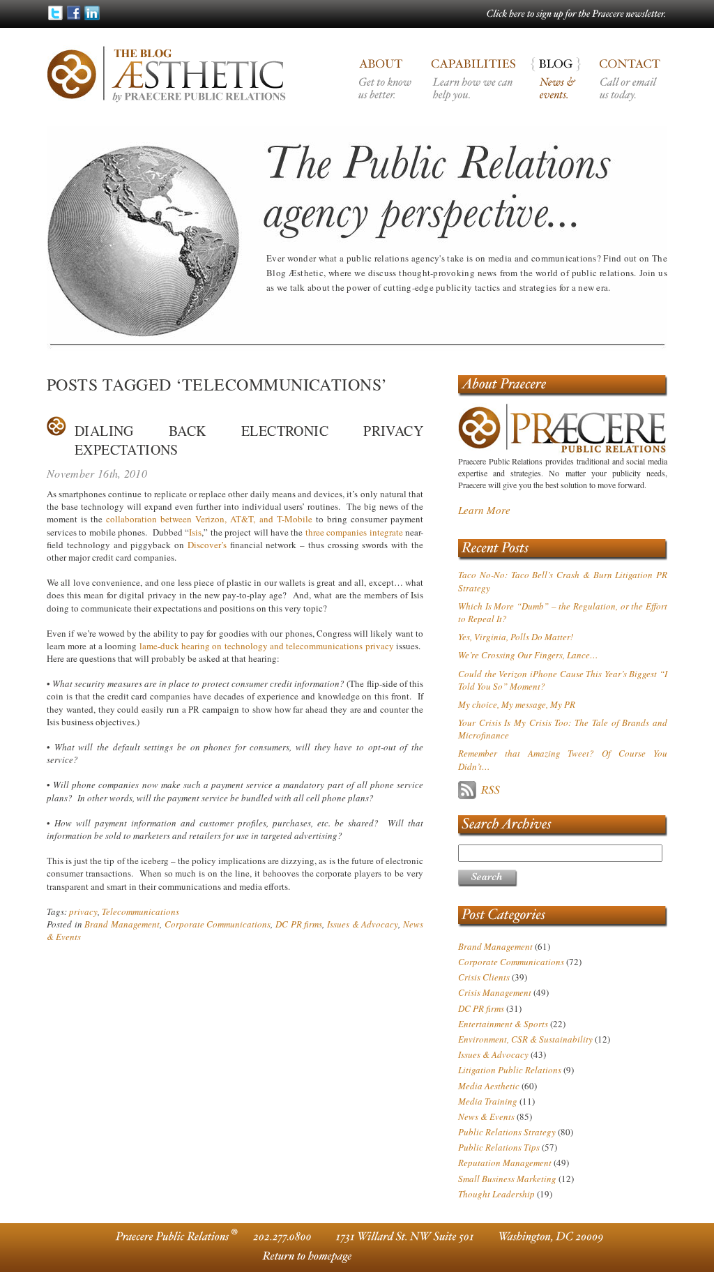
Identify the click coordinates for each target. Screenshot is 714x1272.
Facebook (73, 13)
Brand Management (122, 924)
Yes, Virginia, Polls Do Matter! (515, 636)
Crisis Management (494, 992)
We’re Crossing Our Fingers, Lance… (528, 655)
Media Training (487, 1101)
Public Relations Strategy (507, 1132)
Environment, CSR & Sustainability (525, 1039)
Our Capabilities (474, 91)
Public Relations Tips (499, 1147)
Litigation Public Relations (509, 1069)
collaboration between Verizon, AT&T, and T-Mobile (209, 519)
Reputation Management (505, 1162)
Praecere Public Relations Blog (560, 91)
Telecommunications (140, 911)
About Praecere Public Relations (387, 91)
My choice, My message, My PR (516, 704)
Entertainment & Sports (503, 1023)
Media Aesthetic (488, 1086)
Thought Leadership (496, 1194)
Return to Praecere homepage (304, 1256)
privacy (83, 911)
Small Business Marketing (507, 1178)
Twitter (55, 13)
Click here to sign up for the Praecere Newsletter (576, 15)
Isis (195, 532)
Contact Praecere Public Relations (629, 91)
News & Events (486, 1116)
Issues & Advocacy (362, 924)
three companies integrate (354, 532)
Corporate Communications (218, 924)
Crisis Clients (484, 977)
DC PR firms (298, 924)
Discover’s (207, 544)
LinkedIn (91, 13)
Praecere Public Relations (562, 385)
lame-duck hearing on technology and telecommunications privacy (266, 645)
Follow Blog (528, 790)
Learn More (484, 510)
